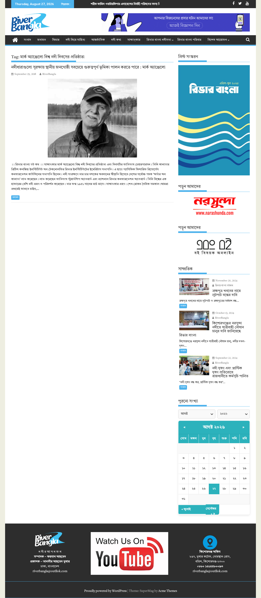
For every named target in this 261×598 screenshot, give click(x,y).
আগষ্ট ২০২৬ (214, 427)
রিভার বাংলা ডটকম (224, 285)
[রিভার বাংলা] (15, 39)
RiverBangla (49, 74)
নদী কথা (116, 40)
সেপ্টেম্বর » (211, 511)
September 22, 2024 (226, 358)
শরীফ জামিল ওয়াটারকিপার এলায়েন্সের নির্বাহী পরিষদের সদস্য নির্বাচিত (104, 4)
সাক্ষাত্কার (133, 40)
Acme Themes (167, 591)
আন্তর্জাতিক (98, 40)
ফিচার (55, 40)
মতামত (41, 40)
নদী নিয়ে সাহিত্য (75, 40)
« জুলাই (186, 509)
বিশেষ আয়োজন (217, 40)
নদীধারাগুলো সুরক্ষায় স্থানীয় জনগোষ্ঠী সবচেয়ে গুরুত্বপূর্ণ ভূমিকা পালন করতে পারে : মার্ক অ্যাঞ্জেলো (88, 68)
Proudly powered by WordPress (105, 591)
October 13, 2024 (224, 313)
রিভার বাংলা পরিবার (189, 40)
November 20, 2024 (226, 281)
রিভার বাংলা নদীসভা (159, 40)
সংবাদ (27, 40)
